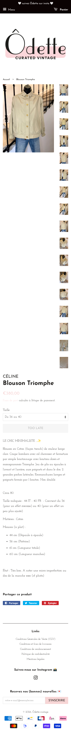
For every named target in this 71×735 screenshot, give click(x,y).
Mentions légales (35, 659)
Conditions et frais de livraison (35, 644)
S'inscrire (56, 700)
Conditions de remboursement (35, 649)
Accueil (6, 79)
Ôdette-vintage (40, 712)
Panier (63, 9)
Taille (6, 410)
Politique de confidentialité (36, 654)
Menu (11, 9)
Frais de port (10, 400)
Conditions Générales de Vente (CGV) (35, 639)
